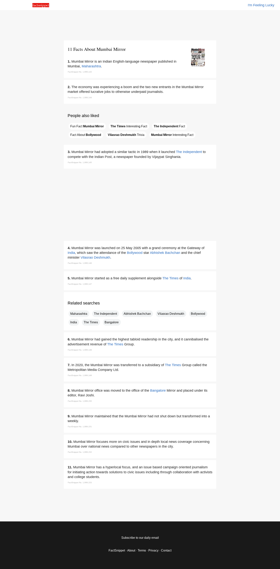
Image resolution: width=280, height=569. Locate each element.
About (131, 550)
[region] (140, 24)
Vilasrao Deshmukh (95, 257)
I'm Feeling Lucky (261, 5)
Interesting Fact (128, 126)
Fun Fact (87, 126)
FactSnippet (117, 550)
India (71, 253)
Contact (166, 550)
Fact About (85, 134)
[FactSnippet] (40, 6)
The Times (170, 278)
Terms (142, 550)
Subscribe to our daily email (140, 537)
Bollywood (134, 253)
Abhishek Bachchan (165, 253)
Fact (169, 126)
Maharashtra (91, 66)
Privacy (153, 550)
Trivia (126, 134)
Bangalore (112, 322)
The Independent (189, 152)
